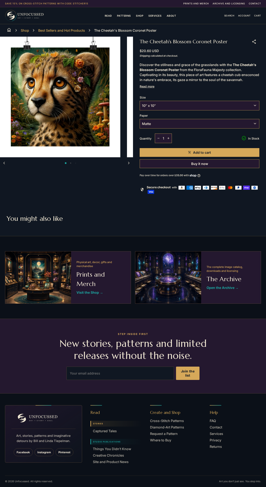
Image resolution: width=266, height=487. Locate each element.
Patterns (124, 15)
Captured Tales (105, 431)
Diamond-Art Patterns (167, 427)
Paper (144, 115)
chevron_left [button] (4, 163)
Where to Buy (160, 440)
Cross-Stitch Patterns (167, 421)
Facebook (23, 452)
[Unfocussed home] (31, 15)
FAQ (213, 421)
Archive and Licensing (229, 3)
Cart (257, 15)
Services (154, 15)
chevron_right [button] (128, 163)
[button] (65, 163)
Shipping (145, 55)
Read (108, 15)
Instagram (44, 452)
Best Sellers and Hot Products (61, 30)
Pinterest (64, 452)
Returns (216, 447)
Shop (139, 15)
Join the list (188, 373)
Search (229, 15)
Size (143, 97)
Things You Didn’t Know (112, 449)
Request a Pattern (164, 434)
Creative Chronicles (108, 455)
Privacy (215, 440)
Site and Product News (111, 462)
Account (244, 15)
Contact (255, 3)
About (171, 15)
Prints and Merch (196, 3)
